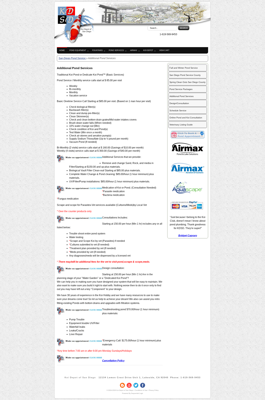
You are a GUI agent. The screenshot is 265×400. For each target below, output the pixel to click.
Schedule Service (177, 110)
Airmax (133, 50)
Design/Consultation (179, 103)
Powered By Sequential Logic (132, 393)
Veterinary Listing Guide (181, 124)
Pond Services (116, 50)
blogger (122, 385)
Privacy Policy (154, 390)
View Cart (164, 50)
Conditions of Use (141, 390)
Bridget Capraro (187, 235)
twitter (136, 385)
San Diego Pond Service (72, 58)
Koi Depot (148, 50)
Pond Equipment (77, 50)
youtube (129, 385)
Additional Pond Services (181, 96)
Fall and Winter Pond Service (183, 68)
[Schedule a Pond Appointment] (188, 137)
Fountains (97, 50)
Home (62, 50)
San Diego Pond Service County (185, 75)
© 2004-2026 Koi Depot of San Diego (120, 390)
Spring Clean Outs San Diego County (187, 82)
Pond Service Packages (180, 89)
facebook (143, 385)
